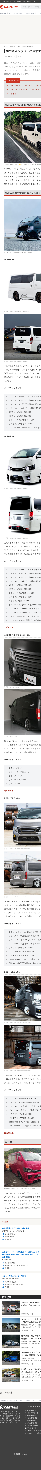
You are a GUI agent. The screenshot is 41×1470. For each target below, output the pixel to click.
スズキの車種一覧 (31, 1423)
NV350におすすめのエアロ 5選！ (25, 89)
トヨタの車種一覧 (31, 1410)
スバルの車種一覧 (31, 1420)
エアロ (20, 56)
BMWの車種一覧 (30, 1428)
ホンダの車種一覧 (31, 1415)
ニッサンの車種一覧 (31, 1413)
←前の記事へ (5, 1222)
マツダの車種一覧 (31, 1418)
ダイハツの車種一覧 (31, 1425)
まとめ (13, 94)
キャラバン (10, 56)
